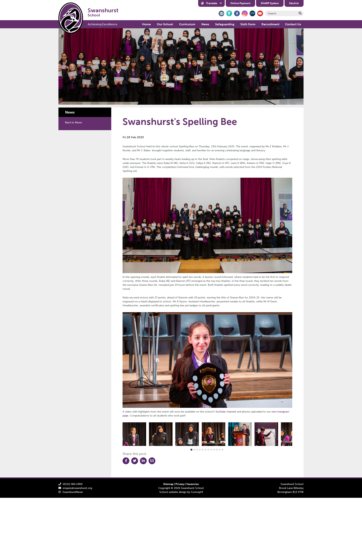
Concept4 (197, 492)
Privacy (179, 484)
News (205, 24)
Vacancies (192, 484)
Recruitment (270, 24)
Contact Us (293, 24)
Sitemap (168, 484)
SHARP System (270, 3)
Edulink (294, 3)
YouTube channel (226, 411)
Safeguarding (224, 24)
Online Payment (240, 3)
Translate (212, 3)
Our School (165, 24)
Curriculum (187, 24)
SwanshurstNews (72, 492)
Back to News (73, 122)
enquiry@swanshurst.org (77, 488)
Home (146, 24)
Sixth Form (247, 24)
